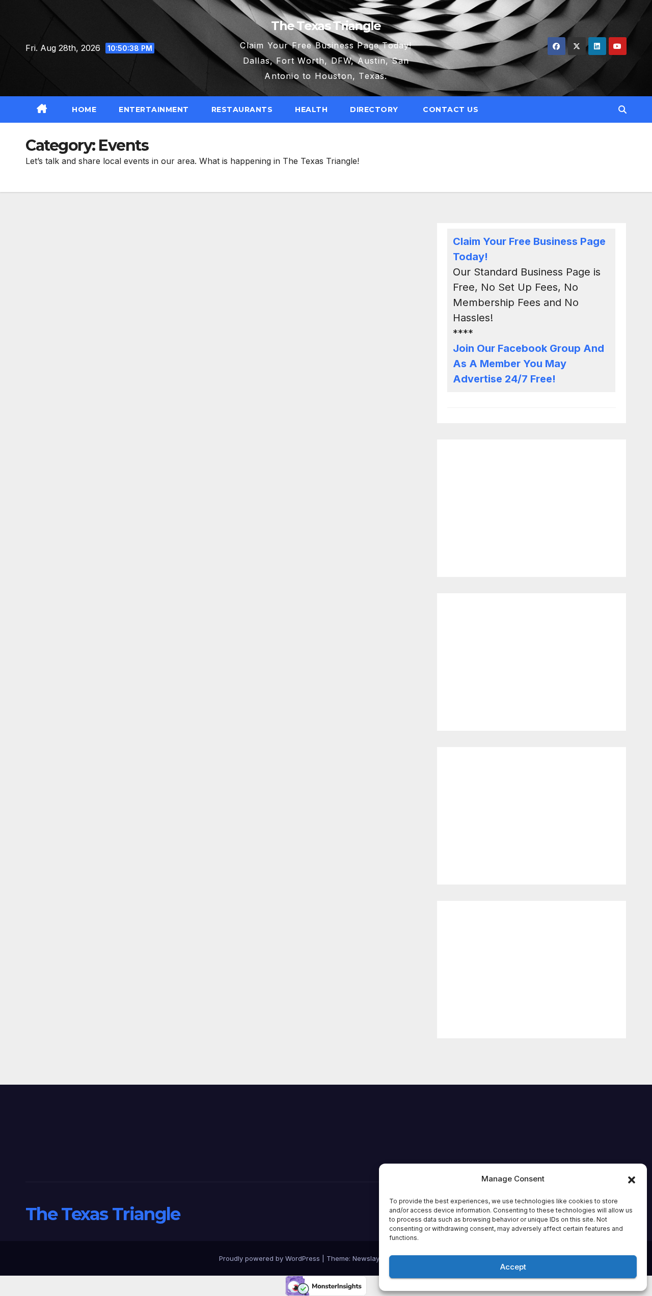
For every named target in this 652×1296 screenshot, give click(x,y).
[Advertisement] (531, 508)
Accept (513, 1267)
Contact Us (450, 109)
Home (83, 109)
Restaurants (242, 109)
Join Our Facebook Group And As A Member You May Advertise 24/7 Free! (528, 363)
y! (483, 257)
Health (311, 109)
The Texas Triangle (326, 25)
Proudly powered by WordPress (270, 1258)
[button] (632, 1179)
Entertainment (154, 109)
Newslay (365, 1258)
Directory (374, 109)
